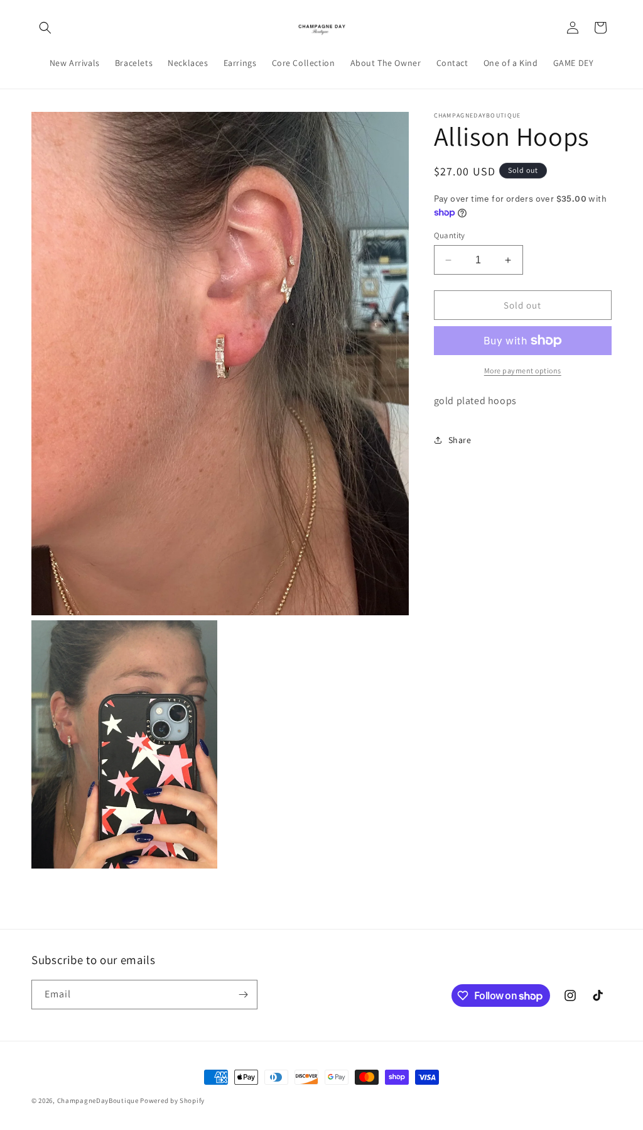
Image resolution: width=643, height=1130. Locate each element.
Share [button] (460, 440)
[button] (45, 27)
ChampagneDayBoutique (98, 1100)
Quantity (449, 235)
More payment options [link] (522, 370)
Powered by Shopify (172, 1100)
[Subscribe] (243, 994)
